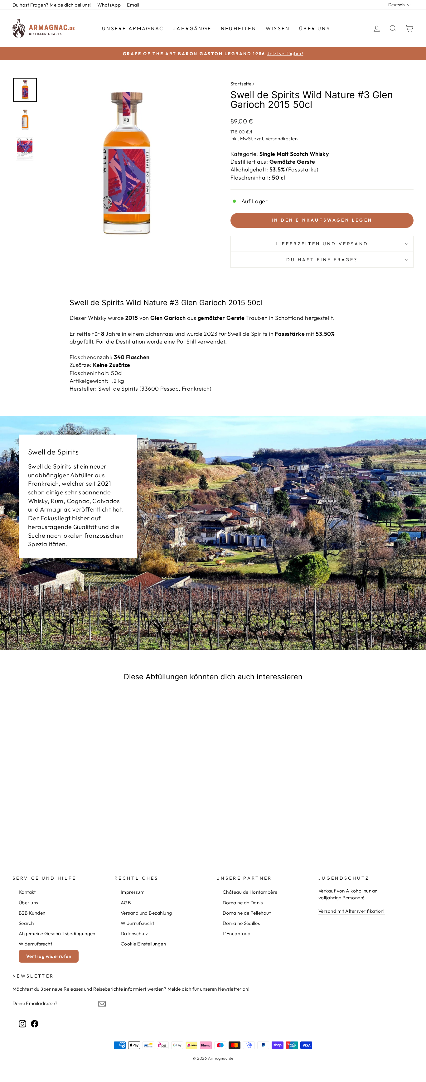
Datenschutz (134, 933)
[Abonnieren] (102, 1003)
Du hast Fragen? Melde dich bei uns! (51, 5)
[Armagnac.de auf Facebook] (34, 1023)
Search (26, 923)
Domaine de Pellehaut (247, 913)
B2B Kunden (32, 913)
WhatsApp (109, 5)
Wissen (278, 28)
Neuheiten (238, 28)
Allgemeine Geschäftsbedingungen (57, 933)
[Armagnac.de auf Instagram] (22, 1023)
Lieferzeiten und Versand (322, 244)
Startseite (241, 84)
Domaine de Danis (243, 903)
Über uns (314, 28)
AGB (126, 903)
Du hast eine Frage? (322, 259)
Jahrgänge (192, 28)
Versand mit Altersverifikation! (351, 911)
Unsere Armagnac (133, 28)
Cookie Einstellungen (143, 944)
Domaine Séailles (241, 923)
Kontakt (27, 892)
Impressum (132, 892)
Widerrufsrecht (35, 944)
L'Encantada (237, 933)
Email (133, 5)
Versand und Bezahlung (146, 913)
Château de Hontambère (250, 892)
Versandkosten (281, 139)
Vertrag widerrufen (48, 956)
